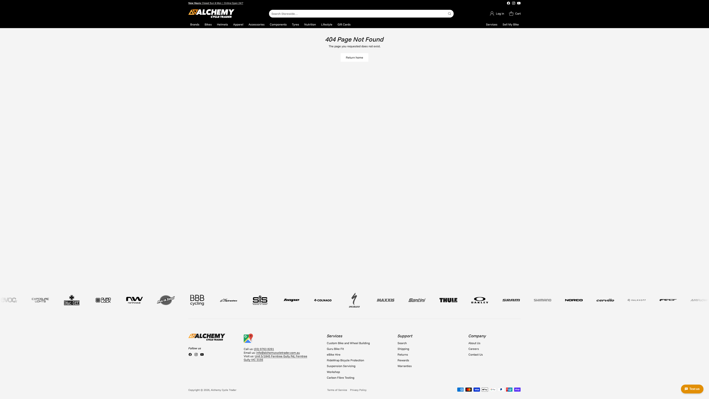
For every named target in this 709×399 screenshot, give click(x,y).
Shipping (403, 349)
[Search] (450, 14)
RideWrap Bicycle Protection (345, 360)
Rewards (403, 360)
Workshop (333, 372)
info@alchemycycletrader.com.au (278, 352)
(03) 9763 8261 (264, 349)
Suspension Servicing (341, 366)
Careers (473, 349)
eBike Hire (333, 354)
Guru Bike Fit (335, 349)
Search (402, 343)
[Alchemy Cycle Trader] (211, 13)
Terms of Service (337, 390)
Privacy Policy (358, 390)
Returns (403, 354)
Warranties (405, 366)
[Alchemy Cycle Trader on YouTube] (519, 3)
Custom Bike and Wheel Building (348, 343)
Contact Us (475, 354)
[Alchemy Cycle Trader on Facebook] (508, 3)
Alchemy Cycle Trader (223, 390)
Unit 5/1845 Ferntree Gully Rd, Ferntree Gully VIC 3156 (275, 358)
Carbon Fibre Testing (340, 377)
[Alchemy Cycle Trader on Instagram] (514, 3)
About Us (474, 343)
